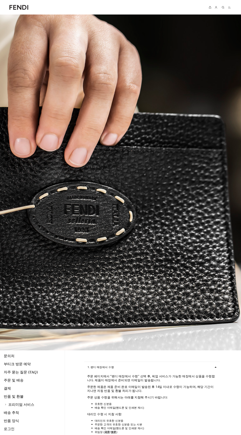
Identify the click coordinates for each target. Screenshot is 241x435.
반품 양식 (11, 420)
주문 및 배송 (14, 380)
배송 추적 (11, 412)
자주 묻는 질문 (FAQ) (21, 372)
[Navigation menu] (229, 7)
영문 (113, 432)
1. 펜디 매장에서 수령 (101, 367)
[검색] (223, 7)
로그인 (9, 428)
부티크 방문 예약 (17, 363)
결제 (7, 388)
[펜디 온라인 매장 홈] (18, 7)
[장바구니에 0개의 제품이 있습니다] (210, 7)
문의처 (9, 355)
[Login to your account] (216, 7)
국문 (107, 432)
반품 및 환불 (14, 396)
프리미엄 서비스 (20, 404)
